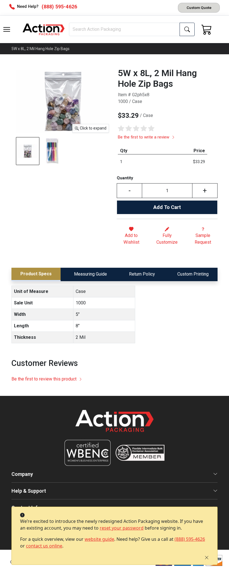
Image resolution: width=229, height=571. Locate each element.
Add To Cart (167, 207)
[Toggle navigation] (6, 29)
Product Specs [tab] (36, 273)
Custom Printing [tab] (193, 274)
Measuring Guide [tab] (90, 274)
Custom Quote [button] (199, 7)
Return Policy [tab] (142, 274)
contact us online (44, 546)
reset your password (122, 528)
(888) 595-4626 (190, 539)
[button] (6, 29)
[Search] (187, 29)
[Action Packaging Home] (114, 425)
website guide (99, 539)
